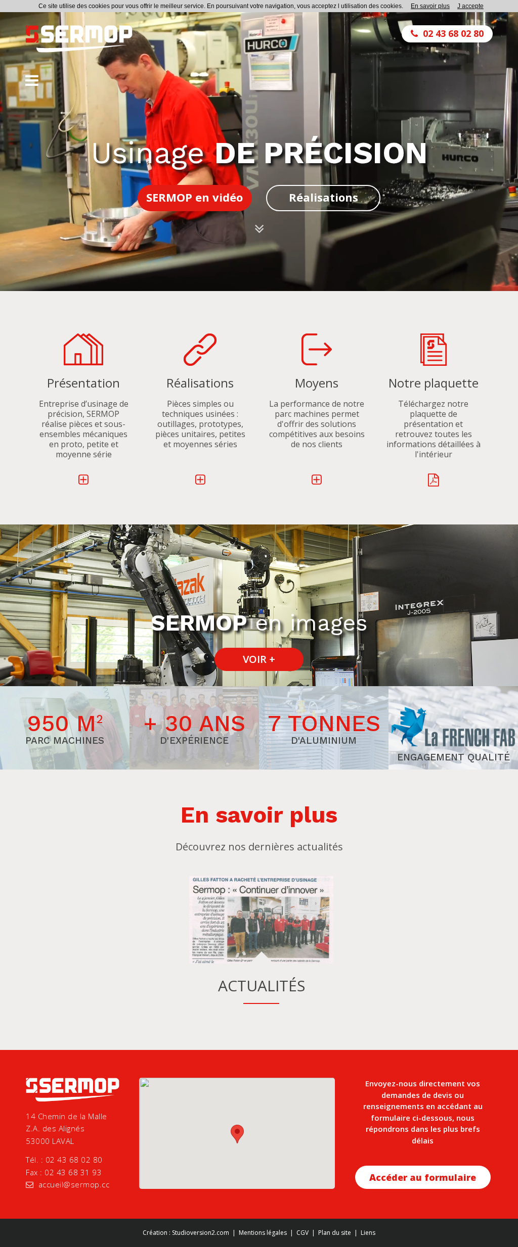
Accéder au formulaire (422, 1177)
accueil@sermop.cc (74, 1184)
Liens (368, 1232)
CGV (302, 1232)
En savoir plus (430, 6)
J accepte (470, 6)
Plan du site (334, 1232)
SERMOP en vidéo (194, 197)
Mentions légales (263, 1232)
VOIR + (259, 659)
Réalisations (323, 197)
